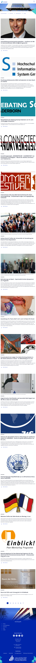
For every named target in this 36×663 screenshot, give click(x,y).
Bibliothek (5, 626)
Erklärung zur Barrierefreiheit (28, 653)
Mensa (4, 623)
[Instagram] (14, 635)
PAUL (4, 628)
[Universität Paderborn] (17, 658)
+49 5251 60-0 (17, 645)
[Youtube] (22, 635)
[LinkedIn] (19, 635)
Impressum (5, 653)
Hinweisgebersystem (18, 653)
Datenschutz (11, 653)
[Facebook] (17, 635)
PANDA (4, 629)
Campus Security (18, 647)
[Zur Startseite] (4, 2)
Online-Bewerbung (6, 625)
